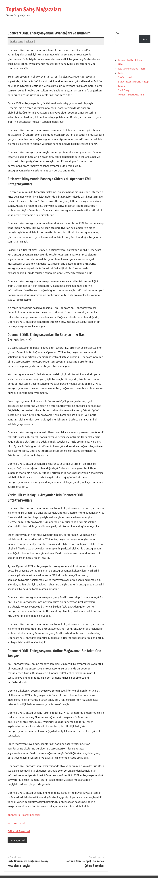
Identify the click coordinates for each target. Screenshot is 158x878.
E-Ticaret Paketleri (19, 831)
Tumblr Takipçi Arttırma (131, 94)
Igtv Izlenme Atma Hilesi (131, 68)
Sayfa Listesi (125, 77)
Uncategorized (17, 840)
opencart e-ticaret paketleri (24, 814)
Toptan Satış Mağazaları (33, 9)
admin (29, 41)
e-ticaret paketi (17, 823)
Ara (117, 32)
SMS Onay (123, 90)
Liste (120, 72)
